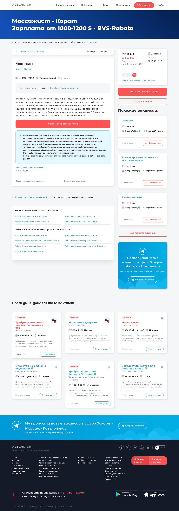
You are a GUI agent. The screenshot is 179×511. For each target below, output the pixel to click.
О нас (14, 458)
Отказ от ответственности (113, 467)
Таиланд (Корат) (47, 78)
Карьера (15, 460)
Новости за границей (48, 476)
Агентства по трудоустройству (52, 458)
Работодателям (144, 5)
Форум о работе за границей (51, 463)
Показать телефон (69, 88)
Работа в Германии (87, 460)
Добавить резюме (65, 5)
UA (161, 448)
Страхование (123, 5)
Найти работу (88, 5)
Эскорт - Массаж (23, 69)
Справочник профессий (49, 468)
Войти (161, 5)
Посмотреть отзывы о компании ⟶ (138, 80)
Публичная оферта (113, 458)
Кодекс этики (111, 479)
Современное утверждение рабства (115, 472)
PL (165, 448)
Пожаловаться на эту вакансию (30, 181)
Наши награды (18, 471)
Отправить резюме (142, 101)
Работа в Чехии (85, 463)
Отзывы (15, 463)
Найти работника (46, 466)
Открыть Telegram (144, 280)
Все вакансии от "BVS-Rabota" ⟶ (31, 168)
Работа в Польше (86, 458)
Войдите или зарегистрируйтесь (32, 197)
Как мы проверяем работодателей (113, 461)
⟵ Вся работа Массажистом (29, 51)
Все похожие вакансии (143, 233)
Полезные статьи (46, 474)
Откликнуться (155, 143)
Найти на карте (45, 460)
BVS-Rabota (128, 54)
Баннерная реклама (21, 468)
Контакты (16, 474)
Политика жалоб (112, 476)
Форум (106, 5)
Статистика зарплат (48, 471)
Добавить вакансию (156, 460)
